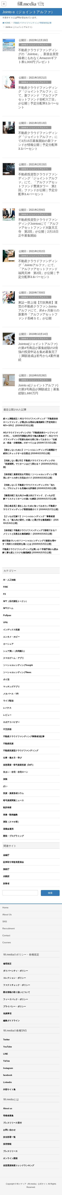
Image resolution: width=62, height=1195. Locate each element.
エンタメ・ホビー (11, 637)
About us (7, 1108)
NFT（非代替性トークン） (15, 601)
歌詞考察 (7, 807)
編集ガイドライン (11, 1020)
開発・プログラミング (13, 836)
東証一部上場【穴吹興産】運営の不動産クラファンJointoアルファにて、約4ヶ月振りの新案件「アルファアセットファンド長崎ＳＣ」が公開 (38, 310)
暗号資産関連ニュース (13, 800)
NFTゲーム (8, 608)
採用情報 (7, 1144)
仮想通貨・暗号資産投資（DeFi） (18, 765)
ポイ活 (6, 679)
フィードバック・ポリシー (15, 999)
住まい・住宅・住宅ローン (15, 772)
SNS (4, 921)
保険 (5, 779)
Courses (6, 942)
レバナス (7, 708)
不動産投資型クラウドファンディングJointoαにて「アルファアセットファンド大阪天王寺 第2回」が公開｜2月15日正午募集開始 (38, 227)
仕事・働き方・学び (12, 757)
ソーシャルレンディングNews (17, 672)
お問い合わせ (9, 1130)
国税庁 (6, 869)
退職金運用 (8, 829)
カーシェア (8, 644)
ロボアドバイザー (11, 722)
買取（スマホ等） (11, 822)
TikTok (6, 1061)
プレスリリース (10, 1151)
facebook (7, 1075)
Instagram (8, 1068)
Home (5, 907)
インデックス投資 (11, 629)
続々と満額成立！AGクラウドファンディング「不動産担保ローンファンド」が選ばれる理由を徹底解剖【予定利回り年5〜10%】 (30, 422)
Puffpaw (7, 615)
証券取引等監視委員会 (13, 862)
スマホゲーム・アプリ (13, 658)
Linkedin (7, 1082)
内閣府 (6, 876)
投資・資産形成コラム (13, 793)
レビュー (7, 715)
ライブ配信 (8, 701)
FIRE (5, 587)
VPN (5, 622)
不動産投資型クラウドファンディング (20, 750)
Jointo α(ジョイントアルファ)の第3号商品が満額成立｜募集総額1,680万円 (38, 389)
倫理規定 (7, 963)
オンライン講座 (10, 1158)
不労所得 (7, 729)
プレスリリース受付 (12, 1123)
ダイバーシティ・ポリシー (15, 971)
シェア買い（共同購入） (14, 651)
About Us (7, 914)
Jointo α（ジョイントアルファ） (35, 45)
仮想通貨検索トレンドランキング (18, 1165)
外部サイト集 (9, 1089)
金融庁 (6, 855)
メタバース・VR (10, 694)
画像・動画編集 (10, 814)
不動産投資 (8, 743)
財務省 (6, 883)
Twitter (6, 1039)
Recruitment (8, 928)
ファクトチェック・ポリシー (16, 985)
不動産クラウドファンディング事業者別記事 (24, 736)
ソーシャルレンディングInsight (18, 665)
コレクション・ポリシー (14, 978)
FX (4, 594)
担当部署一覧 (9, 1137)
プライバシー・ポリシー (14, 1006)
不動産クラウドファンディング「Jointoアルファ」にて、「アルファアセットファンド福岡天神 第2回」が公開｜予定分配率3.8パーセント (38, 269)
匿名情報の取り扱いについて (16, 992)
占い (5, 786)
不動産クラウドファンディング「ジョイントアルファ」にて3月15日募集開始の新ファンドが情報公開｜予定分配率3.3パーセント (38, 140)
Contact (6, 935)
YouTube (7, 1047)
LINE (5, 1054)
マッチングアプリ (11, 686)
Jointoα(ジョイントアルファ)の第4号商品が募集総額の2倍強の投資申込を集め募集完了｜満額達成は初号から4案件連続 (38, 351)
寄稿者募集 (8, 1115)
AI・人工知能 (9, 580)
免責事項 (7, 1013)
